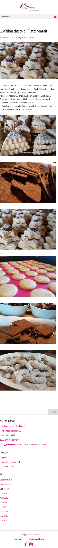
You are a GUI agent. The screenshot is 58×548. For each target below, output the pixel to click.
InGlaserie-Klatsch (7, 466)
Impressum (18, 539)
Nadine (5, 37)
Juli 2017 (3, 502)
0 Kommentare (31, 37)
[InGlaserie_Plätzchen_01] (28, 155)
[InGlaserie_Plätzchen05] (28, 390)
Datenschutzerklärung (36, 539)
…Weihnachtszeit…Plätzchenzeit (12, 426)
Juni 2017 (3, 506)
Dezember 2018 (6, 479)
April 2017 (4, 511)
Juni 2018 (3, 493)
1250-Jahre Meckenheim (9, 439)
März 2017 (4, 516)
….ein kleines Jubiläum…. (9, 435)
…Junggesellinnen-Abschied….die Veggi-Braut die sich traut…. (24, 444)
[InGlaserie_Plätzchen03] (28, 202)
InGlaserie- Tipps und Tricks (10, 461)
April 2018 (4, 497)
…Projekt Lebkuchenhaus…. (10, 430)
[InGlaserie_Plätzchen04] (28, 343)
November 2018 (6, 484)
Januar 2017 (4, 520)
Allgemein (21, 37)
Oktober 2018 (5, 488)
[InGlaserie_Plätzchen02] (28, 249)
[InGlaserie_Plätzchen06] (28, 296)
